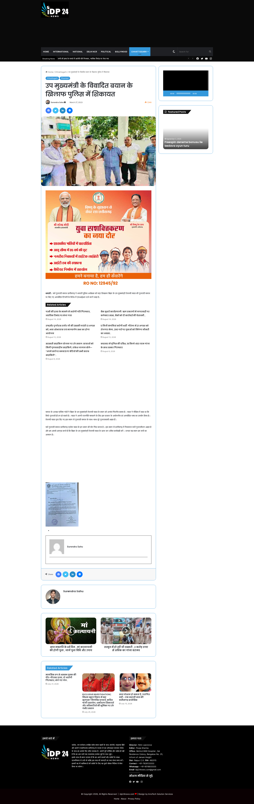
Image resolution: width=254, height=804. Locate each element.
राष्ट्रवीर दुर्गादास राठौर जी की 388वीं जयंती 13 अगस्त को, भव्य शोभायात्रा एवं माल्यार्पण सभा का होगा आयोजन (70, 329)
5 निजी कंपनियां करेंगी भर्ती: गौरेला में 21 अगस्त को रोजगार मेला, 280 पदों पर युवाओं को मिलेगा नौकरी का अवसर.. (125, 329)
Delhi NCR (92, 51)
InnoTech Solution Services (160, 794)
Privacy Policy (134, 799)
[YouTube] (138, 782)
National (78, 51)
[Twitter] (134, 782)
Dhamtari (65, 78)
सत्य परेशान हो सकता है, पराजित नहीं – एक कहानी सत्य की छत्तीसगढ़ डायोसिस (134, 697)
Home (46, 51)
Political (106, 51)
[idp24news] (55, 9)
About (123, 799)
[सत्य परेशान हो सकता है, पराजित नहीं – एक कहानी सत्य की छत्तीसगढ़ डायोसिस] (135, 682)
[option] (185, 133)
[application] (185, 83)
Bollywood (121, 51)
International (61, 51)
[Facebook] (131, 782)
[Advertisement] (156, 23)
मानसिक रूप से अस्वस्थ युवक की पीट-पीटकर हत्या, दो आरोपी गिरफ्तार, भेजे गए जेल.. (61, 677)
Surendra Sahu (57, 102)
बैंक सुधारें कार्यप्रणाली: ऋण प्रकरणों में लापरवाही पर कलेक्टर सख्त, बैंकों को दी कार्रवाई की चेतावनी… (93, 58)
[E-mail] (50, 562)
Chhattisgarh (139, 51)
